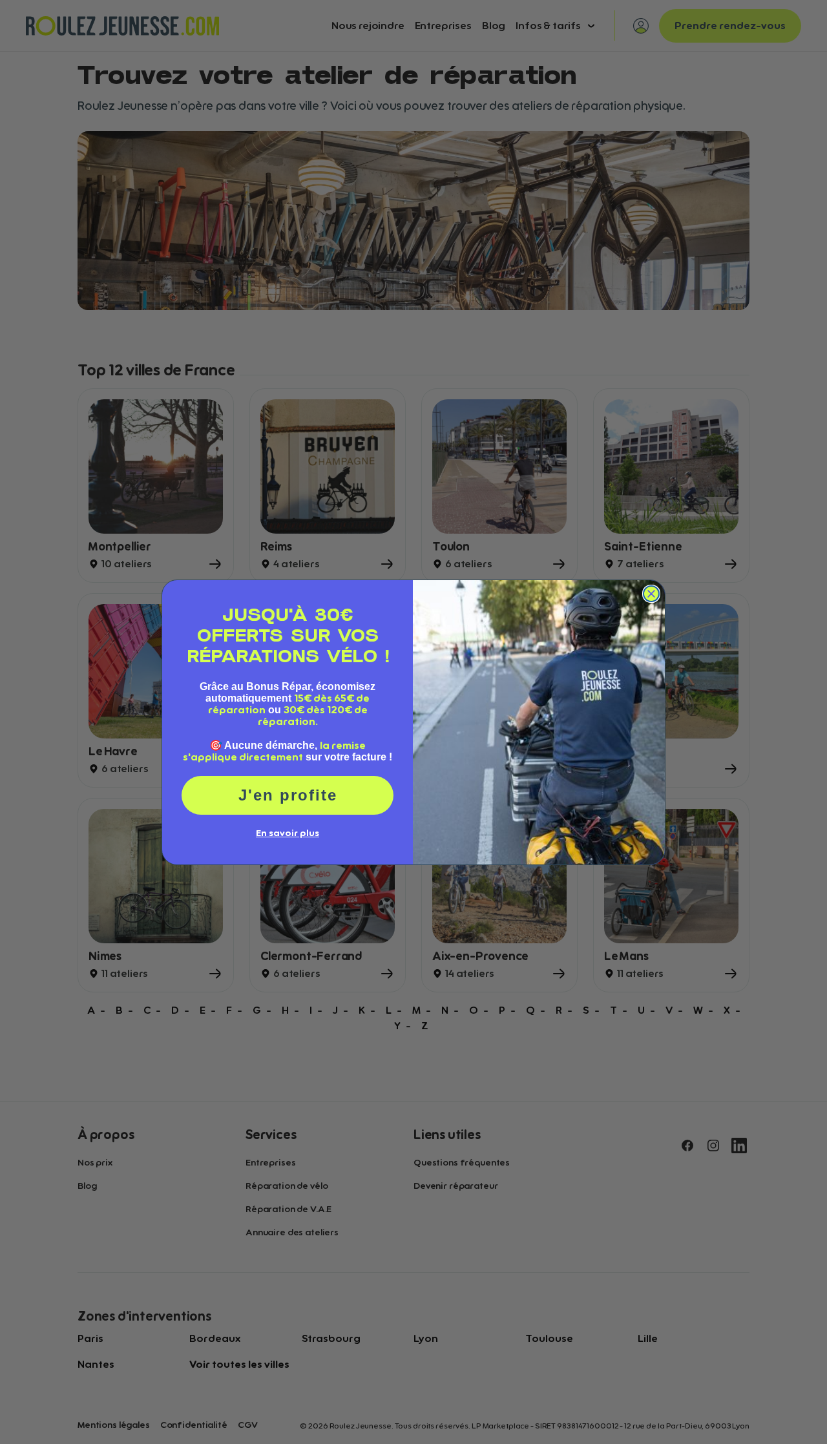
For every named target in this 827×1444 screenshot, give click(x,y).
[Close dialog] (651, 594)
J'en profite (287, 795)
